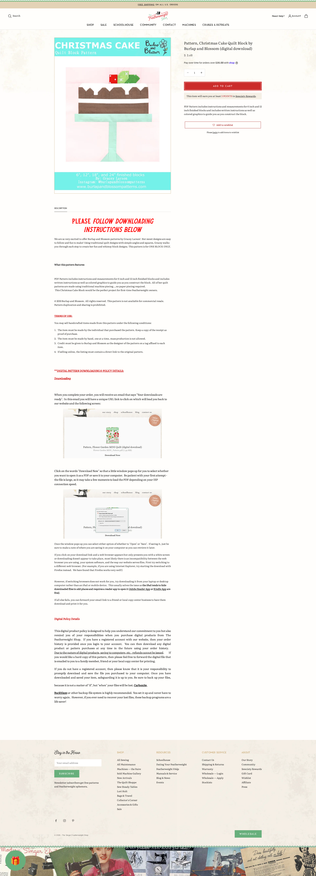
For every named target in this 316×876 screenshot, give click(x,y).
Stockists (207, 782)
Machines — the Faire (129, 769)
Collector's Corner (127, 800)
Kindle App (160, 589)
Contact (169, 25)
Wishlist (246, 777)
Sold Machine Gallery (129, 773)
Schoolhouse (123, 25)
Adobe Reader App (140, 589)
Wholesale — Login (212, 773)
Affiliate (246, 782)
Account (296, 16)
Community (148, 25)
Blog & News (163, 777)
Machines (189, 25)
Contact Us (208, 760)
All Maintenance (126, 764)
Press (244, 786)
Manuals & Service (166, 773)
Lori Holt (122, 791)
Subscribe (67, 774)
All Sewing (123, 760)
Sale (104, 25)
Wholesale (248, 834)
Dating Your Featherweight (171, 764)
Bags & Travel (124, 795)
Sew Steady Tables (127, 786)
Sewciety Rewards (246, 96)
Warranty (207, 769)
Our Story (247, 760)
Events (160, 782)
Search (14, 15)
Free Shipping (146, 5)
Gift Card (247, 773)
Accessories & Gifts (127, 804)
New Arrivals (124, 777)
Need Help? (278, 16)
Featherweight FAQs (167, 769)
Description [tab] (60, 208)
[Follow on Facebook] (56, 820)
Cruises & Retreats (215, 25)
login (215, 132)
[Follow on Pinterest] (73, 820)
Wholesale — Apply (213, 777)
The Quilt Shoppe (126, 782)
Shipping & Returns (213, 764)
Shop (90, 25)
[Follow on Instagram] (64, 820)
